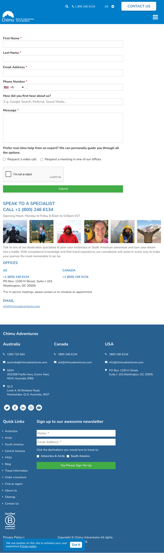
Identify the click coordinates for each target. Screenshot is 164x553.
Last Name (12, 53)
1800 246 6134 (67, 354)
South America (14, 444)
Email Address (15, 67)
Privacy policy (28, 546)
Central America (15, 451)
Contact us (138, 6)
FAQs (8, 457)
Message (11, 110)
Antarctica (11, 431)
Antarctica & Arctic (53, 456)
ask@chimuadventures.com (75, 362)
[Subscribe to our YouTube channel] (39, 408)
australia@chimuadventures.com (27, 362)
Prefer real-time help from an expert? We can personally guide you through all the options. (61, 150)
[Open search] (64, 6)
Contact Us (12, 503)
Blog (8, 464)
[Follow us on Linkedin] (23, 408)
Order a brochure (15, 477)
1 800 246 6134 (84, 6)
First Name (12, 38)
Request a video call (21, 159)
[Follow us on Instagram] (31, 408)
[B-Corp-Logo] (10, 523)
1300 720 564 (16, 354)
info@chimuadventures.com (21, 306)
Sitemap (10, 497)
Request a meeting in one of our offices (72, 159)
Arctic (8, 438)
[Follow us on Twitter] (7, 408)
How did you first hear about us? (27, 96)
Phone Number (15, 81)
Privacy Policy (13, 537)
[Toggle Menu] (155, 17)
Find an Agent (14, 484)
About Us (11, 490)
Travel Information (16, 471)
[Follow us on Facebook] (15, 408)
